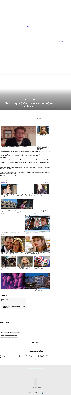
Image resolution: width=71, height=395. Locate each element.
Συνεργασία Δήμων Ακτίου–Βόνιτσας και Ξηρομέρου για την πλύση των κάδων (26, 356)
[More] (18, 317)
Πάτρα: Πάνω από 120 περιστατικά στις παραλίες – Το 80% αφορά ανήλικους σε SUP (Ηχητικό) (10, 326)
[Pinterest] (10, 317)
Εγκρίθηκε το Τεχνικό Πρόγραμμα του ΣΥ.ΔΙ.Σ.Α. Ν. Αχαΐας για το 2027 (10, 333)
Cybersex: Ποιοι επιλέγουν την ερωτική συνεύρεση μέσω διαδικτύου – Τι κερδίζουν (12, 301)
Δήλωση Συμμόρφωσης (35, 375)
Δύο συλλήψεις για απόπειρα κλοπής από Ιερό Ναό (9, 335)
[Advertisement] (35, 67)
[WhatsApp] (14, 317)
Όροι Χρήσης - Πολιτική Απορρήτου (35, 368)
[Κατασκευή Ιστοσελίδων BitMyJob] (42, 392)
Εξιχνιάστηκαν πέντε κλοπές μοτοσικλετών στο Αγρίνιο (9, 337)
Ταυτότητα (35, 372)
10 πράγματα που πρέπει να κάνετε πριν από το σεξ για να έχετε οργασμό (13, 307)
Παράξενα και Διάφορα (29, 99)
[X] (6, 317)
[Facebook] (2, 317)
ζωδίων (7, 295)
